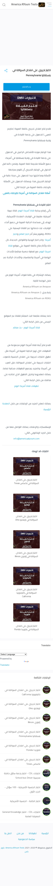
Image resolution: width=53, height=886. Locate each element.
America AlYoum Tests (14, 848)
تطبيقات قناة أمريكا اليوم (26, 386)
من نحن (20, 833)
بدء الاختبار (26, 87)
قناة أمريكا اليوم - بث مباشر (26, 327)
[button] (49, 4)
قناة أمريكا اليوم (26, 210)
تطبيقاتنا (33, 833)
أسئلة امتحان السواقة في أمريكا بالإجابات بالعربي (26, 193)
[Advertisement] (26, 39)
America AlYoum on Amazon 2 (26, 292)
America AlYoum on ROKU (38, 298)
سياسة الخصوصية (26, 839)
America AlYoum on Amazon (37, 286)
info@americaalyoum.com (26, 438)
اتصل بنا (8, 833)
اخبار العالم (24, 234)
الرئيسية (45, 833)
